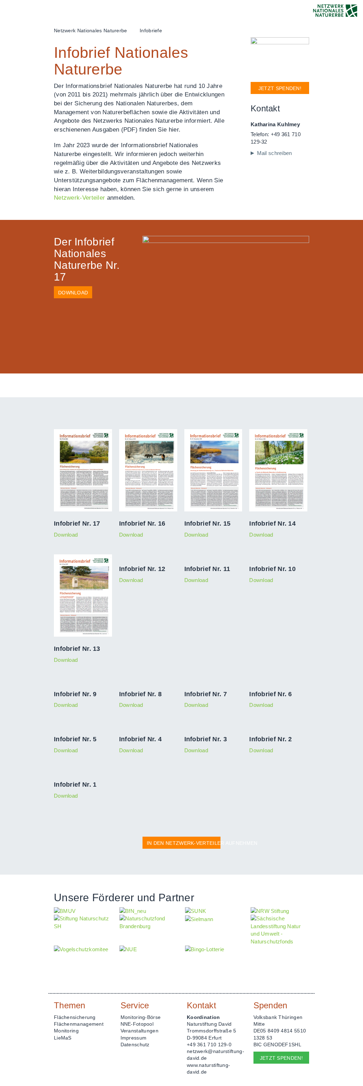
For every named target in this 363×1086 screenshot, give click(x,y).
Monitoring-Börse (141, 1017)
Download (73, 292)
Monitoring (66, 1031)
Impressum (134, 1038)
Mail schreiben (274, 153)
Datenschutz (135, 1044)
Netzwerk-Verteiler (79, 197)
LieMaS (63, 1038)
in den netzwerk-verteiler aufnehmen (183, 843)
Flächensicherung (75, 1017)
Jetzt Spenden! (279, 88)
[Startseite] (335, 10)
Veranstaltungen (140, 1031)
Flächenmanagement (79, 1024)
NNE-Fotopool (137, 1024)
